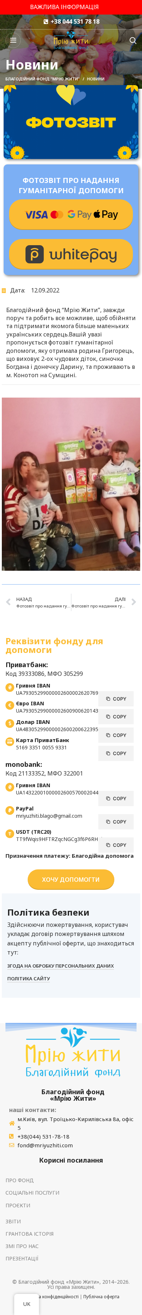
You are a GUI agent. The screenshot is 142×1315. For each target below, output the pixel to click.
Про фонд (19, 1180)
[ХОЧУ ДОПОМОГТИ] (71, 214)
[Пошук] (133, 40)
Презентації (22, 1258)
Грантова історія (29, 1233)
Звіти (13, 1221)
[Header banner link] (71, 7)
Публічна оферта (101, 1297)
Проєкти (17, 1205)
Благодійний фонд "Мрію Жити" (42, 78)
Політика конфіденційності (51, 1297)
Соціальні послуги (32, 1192)
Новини (95, 78)
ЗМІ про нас (22, 1246)
